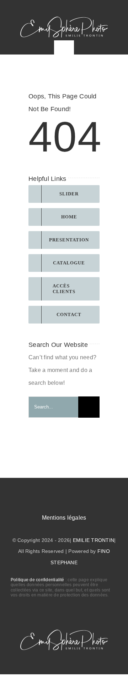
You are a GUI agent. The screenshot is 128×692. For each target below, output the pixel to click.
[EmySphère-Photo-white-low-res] (64, 16)
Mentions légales (64, 518)
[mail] (102, 8)
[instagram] (89, 8)
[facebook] (77, 8)
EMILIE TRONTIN (93, 540)
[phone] (114, 8)
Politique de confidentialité (37, 579)
